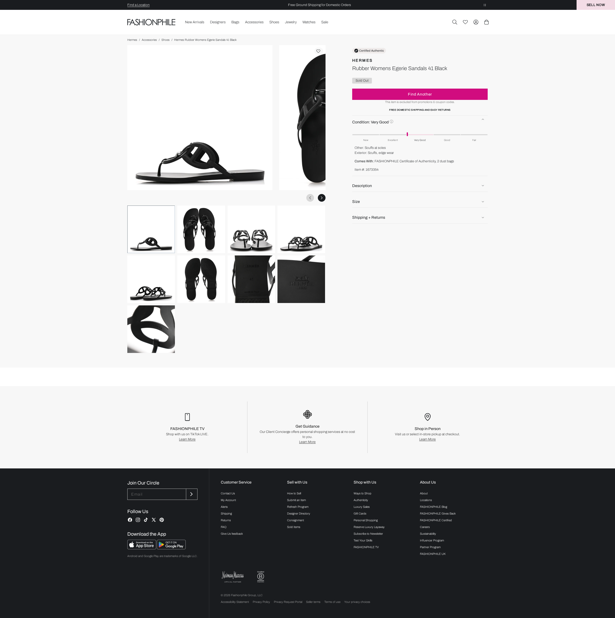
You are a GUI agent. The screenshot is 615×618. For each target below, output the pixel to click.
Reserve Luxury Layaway (369, 527)
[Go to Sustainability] (260, 576)
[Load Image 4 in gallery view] (301, 229)
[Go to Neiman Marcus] (233, 576)
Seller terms (313, 602)
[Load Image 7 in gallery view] (251, 279)
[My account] (476, 22)
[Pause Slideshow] (485, 5)
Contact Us (228, 493)
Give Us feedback (232, 533)
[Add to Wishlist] (318, 51)
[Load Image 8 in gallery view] (301, 279)
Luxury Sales (362, 507)
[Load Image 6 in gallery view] (201, 279)
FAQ (224, 527)
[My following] (465, 22)
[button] (455, 22)
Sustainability (428, 533)
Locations (426, 500)
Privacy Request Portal (288, 602)
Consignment (295, 520)
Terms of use (332, 602)
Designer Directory (298, 513)
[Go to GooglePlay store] (171, 548)
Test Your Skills (363, 540)
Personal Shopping (366, 520)
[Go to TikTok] (145, 519)
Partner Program (430, 547)
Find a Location (138, 5)
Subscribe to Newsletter (368, 533)
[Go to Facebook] (130, 519)
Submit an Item (296, 500)
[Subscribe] (191, 494)
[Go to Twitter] (153, 519)
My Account (228, 500)
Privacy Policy (261, 602)
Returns (226, 520)
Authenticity (361, 500)
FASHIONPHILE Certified (436, 520)
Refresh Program (297, 507)
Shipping (226, 513)
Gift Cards (360, 513)
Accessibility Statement (235, 602)
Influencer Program (432, 540)
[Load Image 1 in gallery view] (151, 229)
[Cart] (486, 22)
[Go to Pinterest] (161, 519)
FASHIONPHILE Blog (433, 507)
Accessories (149, 40)
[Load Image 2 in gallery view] (201, 229)
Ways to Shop (362, 493)
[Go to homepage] (151, 22)
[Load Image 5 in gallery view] (151, 279)
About (424, 493)
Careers (425, 527)
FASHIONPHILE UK (433, 554)
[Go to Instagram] (138, 519)
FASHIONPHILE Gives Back (438, 513)
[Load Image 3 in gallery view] (251, 229)
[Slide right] (322, 198)
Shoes (165, 40)
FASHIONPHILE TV (366, 547)
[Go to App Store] (142, 548)
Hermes (132, 40)
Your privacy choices (357, 602)
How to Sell (294, 493)
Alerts (224, 507)
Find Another (420, 94)
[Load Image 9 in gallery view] (151, 329)
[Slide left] (310, 198)
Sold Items (293, 527)
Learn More (187, 439)
